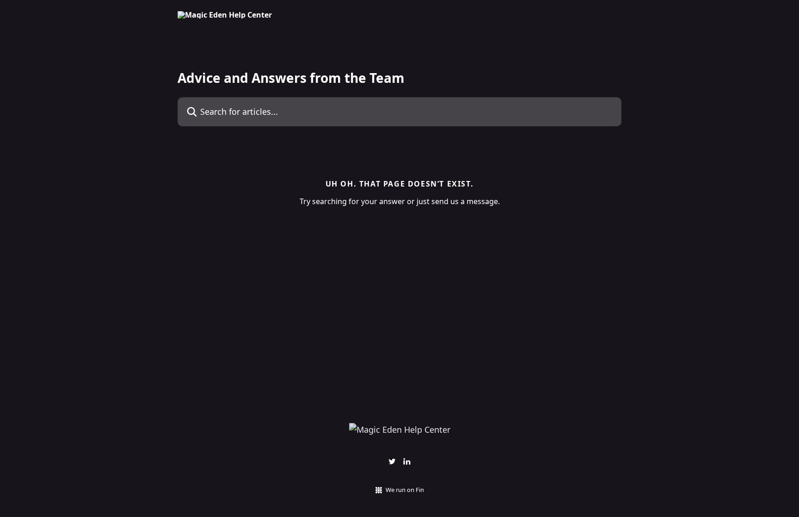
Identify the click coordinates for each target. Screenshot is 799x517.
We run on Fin (405, 490)
